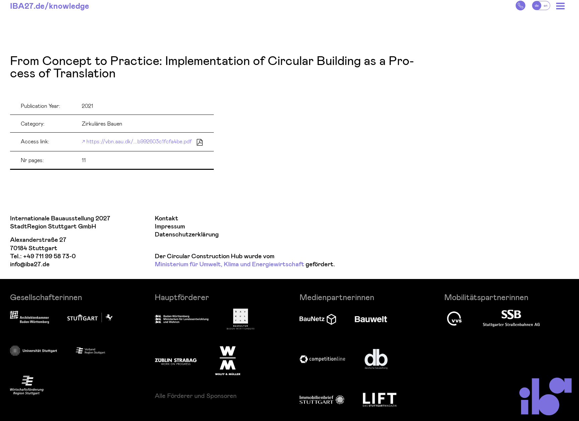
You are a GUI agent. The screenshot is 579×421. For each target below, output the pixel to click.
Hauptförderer (182, 297)
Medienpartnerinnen (337, 297)
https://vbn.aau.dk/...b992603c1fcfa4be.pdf (139, 141)
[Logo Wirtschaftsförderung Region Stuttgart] (27, 385)
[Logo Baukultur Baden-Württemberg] (240, 319)
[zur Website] (90, 350)
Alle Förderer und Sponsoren (196, 395)
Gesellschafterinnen (46, 297)
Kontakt (166, 218)
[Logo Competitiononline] (322, 359)
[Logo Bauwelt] (371, 319)
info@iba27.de (30, 264)
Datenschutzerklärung (187, 234)
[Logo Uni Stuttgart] (33, 350)
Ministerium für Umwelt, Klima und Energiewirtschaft (229, 264)
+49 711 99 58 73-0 (49, 256)
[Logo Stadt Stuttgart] (90, 317)
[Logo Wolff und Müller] (227, 360)
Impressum (170, 226)
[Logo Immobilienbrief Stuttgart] (322, 399)
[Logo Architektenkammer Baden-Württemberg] (29, 318)
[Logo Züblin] (176, 361)
